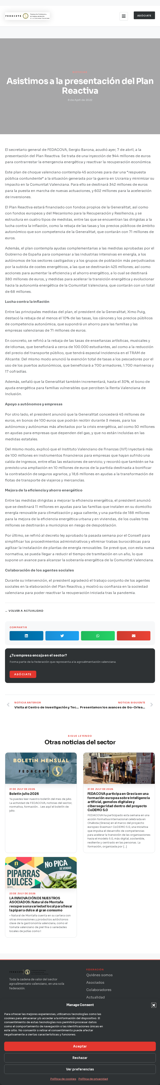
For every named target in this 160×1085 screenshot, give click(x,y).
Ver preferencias (80, 1069)
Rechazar (80, 1058)
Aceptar (80, 1046)
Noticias (79, 72)
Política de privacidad (93, 1079)
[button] (154, 1005)
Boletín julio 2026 (24, 794)
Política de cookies (63, 1079)
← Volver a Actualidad (24, 611)
